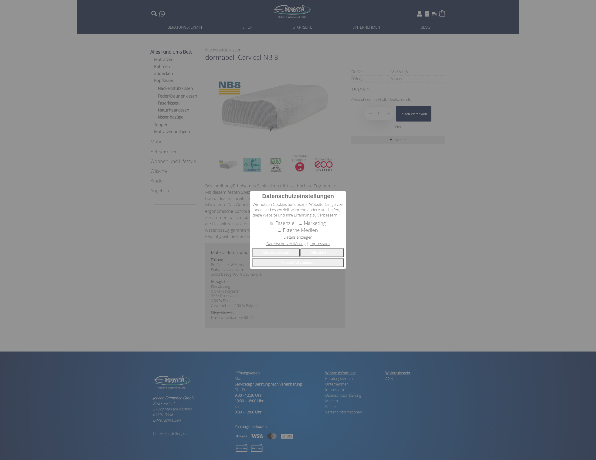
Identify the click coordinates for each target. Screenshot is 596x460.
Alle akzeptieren (275, 252)
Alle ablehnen (322, 252)
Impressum (320, 243)
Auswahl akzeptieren (298, 262)
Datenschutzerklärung (286, 243)
